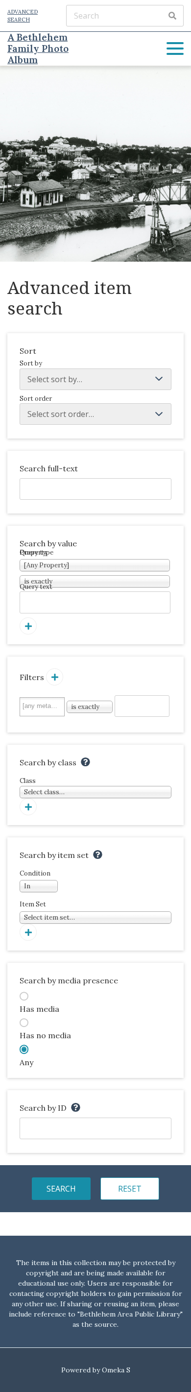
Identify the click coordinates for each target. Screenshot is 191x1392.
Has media (39, 1009)
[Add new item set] (28, 932)
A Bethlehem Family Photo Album (38, 49)
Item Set (47, 911)
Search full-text (49, 468)
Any (26, 1062)
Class (42, 786)
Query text (36, 587)
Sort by (31, 363)
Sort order (36, 398)
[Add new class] (28, 806)
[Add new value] (28, 626)
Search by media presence (69, 980)
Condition (35, 880)
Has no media (45, 1035)
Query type (36, 552)
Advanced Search (22, 16)
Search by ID (43, 1108)
